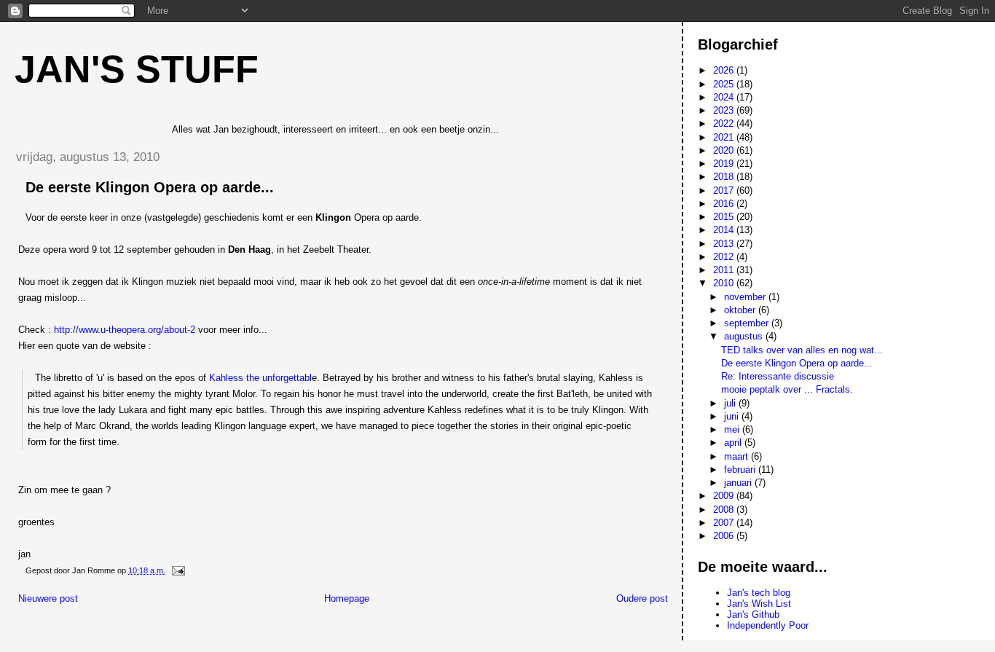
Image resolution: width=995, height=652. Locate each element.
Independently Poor (768, 625)
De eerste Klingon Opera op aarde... (797, 363)
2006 (724, 535)
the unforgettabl (279, 377)
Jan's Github (753, 614)
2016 (724, 203)
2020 (724, 150)
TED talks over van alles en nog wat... (802, 350)
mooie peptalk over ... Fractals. (787, 389)
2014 (724, 229)
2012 (724, 256)
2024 (724, 97)
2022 (724, 123)
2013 (724, 243)
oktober (741, 310)
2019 (724, 163)
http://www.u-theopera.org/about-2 (124, 329)
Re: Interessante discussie (777, 376)
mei (733, 429)
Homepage (346, 598)
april (734, 442)
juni (733, 416)
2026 (724, 70)
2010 (724, 283)
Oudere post (642, 598)
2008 (724, 509)
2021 (724, 137)
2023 (724, 110)
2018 (724, 176)
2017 (724, 190)
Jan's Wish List (759, 603)
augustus (745, 336)
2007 (724, 522)
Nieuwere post (48, 598)
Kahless (227, 377)
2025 (724, 84)
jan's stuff (137, 69)
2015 (724, 216)
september (747, 323)
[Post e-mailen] (177, 570)
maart (737, 456)
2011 (724, 269)
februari (741, 469)
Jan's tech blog (758, 592)
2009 (724, 495)
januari (739, 482)
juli (731, 403)
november (746, 296)
